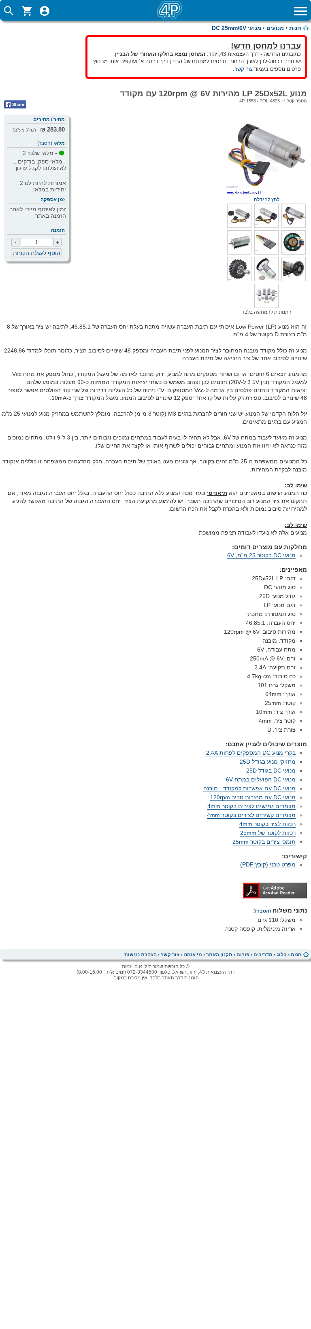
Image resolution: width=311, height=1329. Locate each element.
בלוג (282, 954)
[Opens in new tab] (275, 896)
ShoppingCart (27, 11)
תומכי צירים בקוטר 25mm (264, 842)
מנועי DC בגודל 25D (271, 770)
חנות (295, 28)
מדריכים (263, 954)
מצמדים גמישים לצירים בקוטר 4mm (251, 806)
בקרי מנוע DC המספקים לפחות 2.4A (251, 752)
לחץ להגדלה (266, 199)
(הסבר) (44, 143)
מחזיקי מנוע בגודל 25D (268, 761)
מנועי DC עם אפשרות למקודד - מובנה (249, 788)
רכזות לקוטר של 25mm (268, 833)
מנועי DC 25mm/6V (236, 28)
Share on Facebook (15, 104)
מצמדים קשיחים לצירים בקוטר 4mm (251, 815)
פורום (242, 954)
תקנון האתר (219, 954)
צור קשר (243, 69)
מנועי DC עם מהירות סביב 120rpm (253, 797)
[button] (293, 226)
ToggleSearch (9, 11)
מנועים (275, 28)
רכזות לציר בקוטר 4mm (267, 824)
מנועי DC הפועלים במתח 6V (261, 779)
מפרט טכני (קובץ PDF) (268, 864)
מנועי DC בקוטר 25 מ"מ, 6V (261, 555)
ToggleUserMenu (44, 11)
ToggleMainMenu (300, 11)
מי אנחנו (192, 954)
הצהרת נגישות (140, 954)
